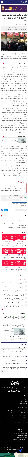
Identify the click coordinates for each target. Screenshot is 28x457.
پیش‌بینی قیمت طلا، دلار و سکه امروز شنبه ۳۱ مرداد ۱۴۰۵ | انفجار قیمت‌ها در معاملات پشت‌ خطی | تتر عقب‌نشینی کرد (14, 368)
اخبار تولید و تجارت (22, 415)
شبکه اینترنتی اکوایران (22, 429)
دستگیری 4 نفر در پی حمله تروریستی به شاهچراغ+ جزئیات (14, 188)
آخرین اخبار (23, 344)
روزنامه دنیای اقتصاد (23, 427)
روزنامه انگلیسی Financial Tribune (20, 433)
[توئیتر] (5, 210)
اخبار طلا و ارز (23, 410)
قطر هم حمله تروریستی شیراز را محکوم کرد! (17, 186)
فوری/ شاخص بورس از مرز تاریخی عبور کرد (18, 347)
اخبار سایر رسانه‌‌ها (9, 417)
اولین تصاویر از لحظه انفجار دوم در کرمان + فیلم (16, 185)
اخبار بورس (23, 412)
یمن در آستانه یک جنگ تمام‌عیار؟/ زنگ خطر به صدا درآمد (14, 302)
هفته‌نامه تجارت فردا (23, 431)
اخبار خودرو (23, 414)
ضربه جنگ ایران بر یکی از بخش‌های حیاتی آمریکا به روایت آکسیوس (15, 364)
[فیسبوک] (2, 210)
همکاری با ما (23, 401)
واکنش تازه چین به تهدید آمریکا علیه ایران (18, 360)
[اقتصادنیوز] (14, 383)
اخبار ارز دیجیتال (22, 417)
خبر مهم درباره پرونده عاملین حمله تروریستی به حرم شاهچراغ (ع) (13, 190)
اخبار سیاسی (21, 24)
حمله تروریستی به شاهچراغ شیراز (19, 203)
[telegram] (11, 391)
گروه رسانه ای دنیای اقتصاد (21, 425)
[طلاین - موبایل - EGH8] (14, 8)
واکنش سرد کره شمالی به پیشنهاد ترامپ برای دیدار (16, 353)
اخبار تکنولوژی (10, 414)
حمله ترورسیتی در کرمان (21, 205)
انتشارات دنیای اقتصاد (22, 435)
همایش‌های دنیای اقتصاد (22, 437)
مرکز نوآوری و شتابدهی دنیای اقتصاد (19, 439)
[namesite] (23, 2)
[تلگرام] (7, 210)
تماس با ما (24, 399)
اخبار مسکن (10, 412)
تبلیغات (24, 397)
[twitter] (16, 391)
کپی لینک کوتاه (23, 209)
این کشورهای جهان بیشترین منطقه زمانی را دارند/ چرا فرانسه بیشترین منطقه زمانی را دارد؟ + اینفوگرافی (13, 299)
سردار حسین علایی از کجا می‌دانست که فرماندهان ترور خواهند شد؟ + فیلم (13, 286)
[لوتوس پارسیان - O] (14, 455)
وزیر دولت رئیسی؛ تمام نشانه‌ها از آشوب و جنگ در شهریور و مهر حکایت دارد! (13, 282)
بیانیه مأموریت (23, 403)
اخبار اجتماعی (10, 415)
